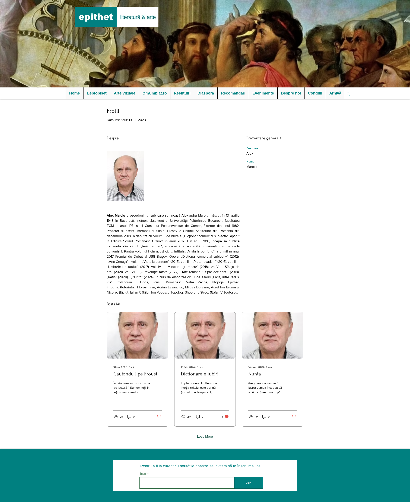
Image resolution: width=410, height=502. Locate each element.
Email (143, 473)
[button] (96, 93)
